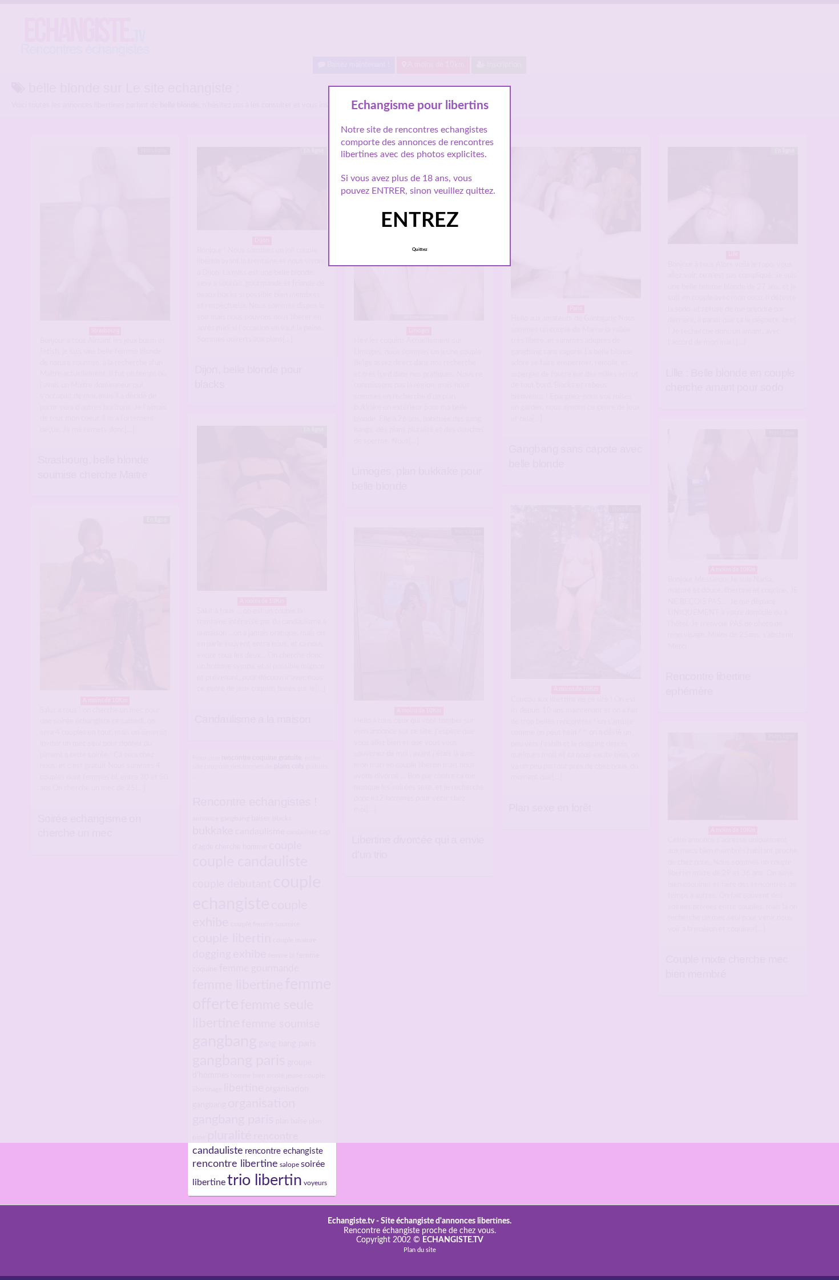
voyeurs (315, 1182)
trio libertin (264, 1180)
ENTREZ (420, 220)
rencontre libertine (235, 1163)
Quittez (419, 249)
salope (289, 1164)
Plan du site (420, 1250)
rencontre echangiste (284, 1151)
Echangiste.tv (351, 1221)
